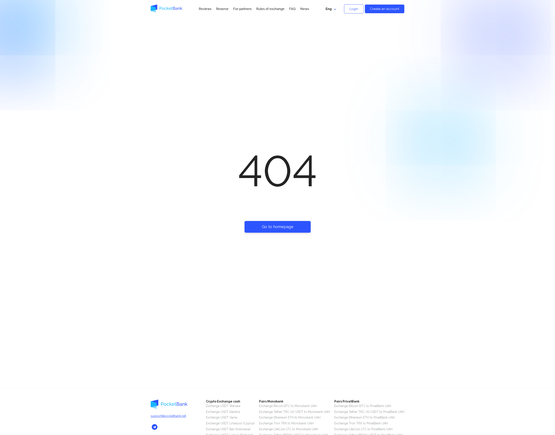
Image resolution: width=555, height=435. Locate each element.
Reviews (205, 9)
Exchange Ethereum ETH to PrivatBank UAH (364, 417)
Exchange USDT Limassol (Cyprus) (230, 423)
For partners (242, 9)
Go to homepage (277, 226)
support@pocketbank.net (168, 416)
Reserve (222, 9)
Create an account (384, 9)
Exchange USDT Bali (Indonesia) (228, 429)
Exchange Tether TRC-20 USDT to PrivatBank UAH (369, 412)
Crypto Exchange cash (223, 401)
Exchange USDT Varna (221, 417)
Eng (329, 9)
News (304, 9)
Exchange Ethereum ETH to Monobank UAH (289, 417)
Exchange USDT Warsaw (223, 406)
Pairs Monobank (271, 401)
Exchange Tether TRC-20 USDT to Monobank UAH (294, 412)
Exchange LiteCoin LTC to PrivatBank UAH (363, 429)
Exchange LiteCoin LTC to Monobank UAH (288, 429)
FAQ (292, 9)
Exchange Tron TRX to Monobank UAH (286, 423)
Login (353, 9)
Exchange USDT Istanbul (223, 412)
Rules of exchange (270, 9)
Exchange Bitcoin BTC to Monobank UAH (288, 406)
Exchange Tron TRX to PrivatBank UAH (361, 423)
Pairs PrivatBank (346, 401)
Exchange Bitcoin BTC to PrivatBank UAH (362, 406)
